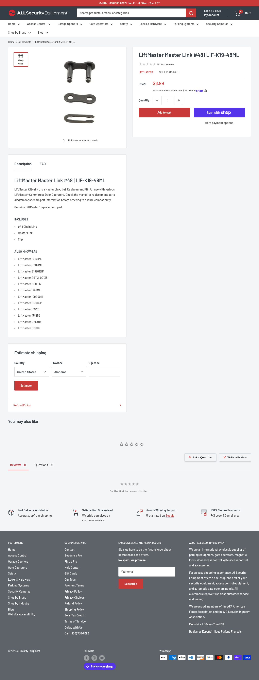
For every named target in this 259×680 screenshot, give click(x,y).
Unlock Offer (129, 376)
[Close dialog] (185, 292)
